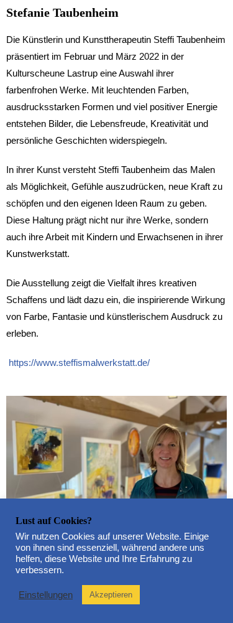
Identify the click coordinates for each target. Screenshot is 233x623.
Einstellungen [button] (46, 595)
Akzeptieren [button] (110, 594)
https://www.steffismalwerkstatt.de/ (79, 362)
